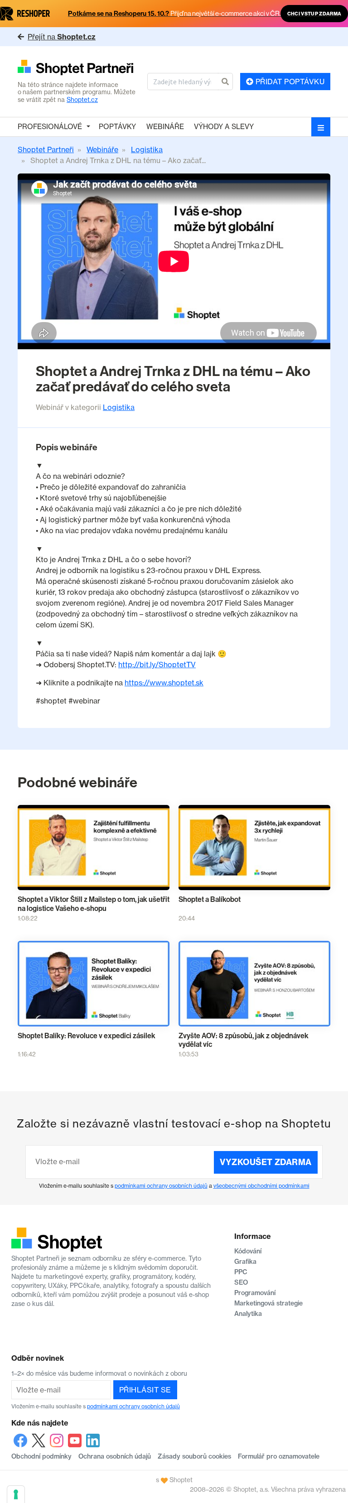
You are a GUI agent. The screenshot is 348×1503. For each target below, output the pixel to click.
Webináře (165, 126)
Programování (255, 1293)
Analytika (248, 1314)
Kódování (247, 1251)
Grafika (245, 1261)
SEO (241, 1282)
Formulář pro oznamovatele (278, 1456)
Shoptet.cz (82, 99)
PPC (240, 1272)
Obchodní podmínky (41, 1456)
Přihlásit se (145, 1389)
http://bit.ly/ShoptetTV (157, 664)
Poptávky (117, 126)
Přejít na (62, 36)
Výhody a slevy (224, 126)
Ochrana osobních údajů (114, 1456)
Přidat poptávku (288, 81)
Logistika (119, 407)
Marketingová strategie (268, 1303)
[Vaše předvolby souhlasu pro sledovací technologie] (15, 1494)
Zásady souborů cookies (194, 1456)
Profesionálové (50, 126)
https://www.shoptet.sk (164, 682)
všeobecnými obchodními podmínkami (261, 1185)
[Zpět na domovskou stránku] (79, 68)
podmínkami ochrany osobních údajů (161, 1185)
